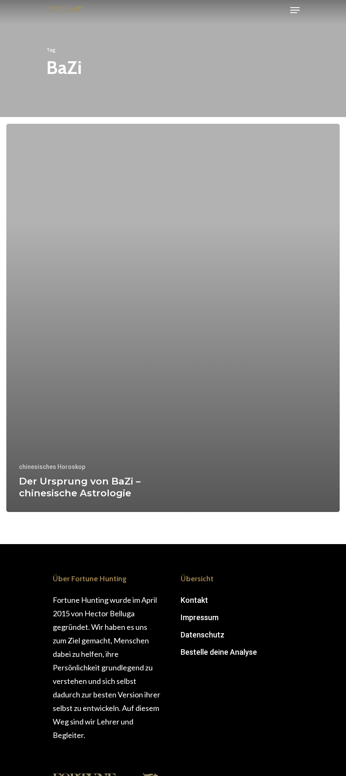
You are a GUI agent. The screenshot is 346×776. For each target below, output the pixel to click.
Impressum (200, 617)
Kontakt (194, 600)
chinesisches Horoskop (52, 466)
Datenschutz (202, 634)
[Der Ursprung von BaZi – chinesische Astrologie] (173, 318)
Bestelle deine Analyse (219, 652)
